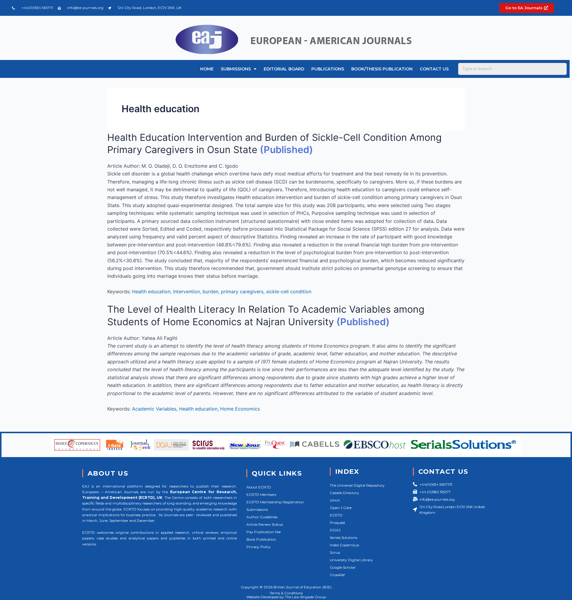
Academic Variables (154, 409)
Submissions (236, 69)
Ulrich (335, 500)
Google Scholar (343, 567)
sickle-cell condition (288, 291)
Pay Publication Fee (263, 532)
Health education (151, 291)
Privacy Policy (258, 547)
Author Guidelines (261, 517)
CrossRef (337, 575)
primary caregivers (242, 291)
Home (207, 69)
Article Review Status (264, 524)
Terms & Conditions (286, 593)
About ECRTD (258, 487)
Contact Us (434, 69)
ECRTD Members (261, 494)
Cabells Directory (344, 493)
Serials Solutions (343, 537)
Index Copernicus (344, 545)
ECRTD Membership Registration (275, 502)
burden (210, 291)
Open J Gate (341, 507)
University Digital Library (351, 560)
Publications (327, 69)
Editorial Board (284, 69)
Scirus (335, 552)
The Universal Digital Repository (357, 485)
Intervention (186, 291)
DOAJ (335, 530)
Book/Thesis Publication (382, 69)
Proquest (337, 522)
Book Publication (261, 539)
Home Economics (240, 409)
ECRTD (336, 515)
